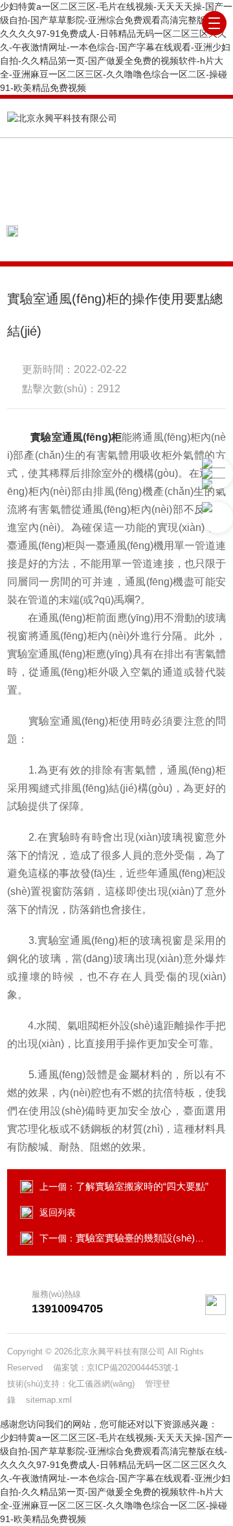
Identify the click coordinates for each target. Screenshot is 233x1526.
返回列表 (57, 1212)
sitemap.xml (49, 1400)
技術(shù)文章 (165, 230)
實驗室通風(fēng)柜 (76, 437)
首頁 (107, 230)
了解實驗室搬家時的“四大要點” (142, 1186)
